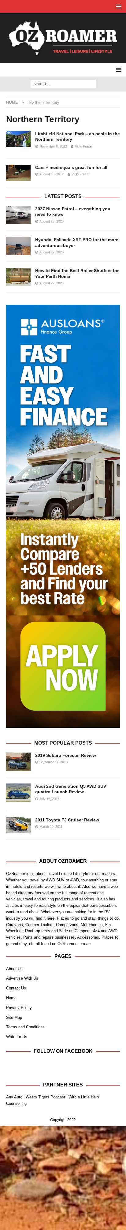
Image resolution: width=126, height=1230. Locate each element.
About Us (14, 968)
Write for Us (16, 1036)
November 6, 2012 (53, 146)
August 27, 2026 (51, 221)
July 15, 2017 (49, 799)
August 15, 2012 (51, 174)
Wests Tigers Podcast (45, 1097)
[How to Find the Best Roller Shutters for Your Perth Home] (18, 277)
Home (11, 998)
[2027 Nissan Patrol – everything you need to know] (18, 215)
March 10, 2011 (50, 826)
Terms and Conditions (25, 1027)
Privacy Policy (19, 1007)
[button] (117, 6)
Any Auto (14, 1097)
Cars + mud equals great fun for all (71, 167)
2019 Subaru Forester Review (65, 755)
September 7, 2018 (53, 762)
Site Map (14, 1017)
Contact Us (16, 988)
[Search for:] (63, 83)
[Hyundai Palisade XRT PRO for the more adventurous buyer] (18, 246)
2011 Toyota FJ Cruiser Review (67, 819)
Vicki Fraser (84, 146)
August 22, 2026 (51, 283)
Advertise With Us (22, 978)
